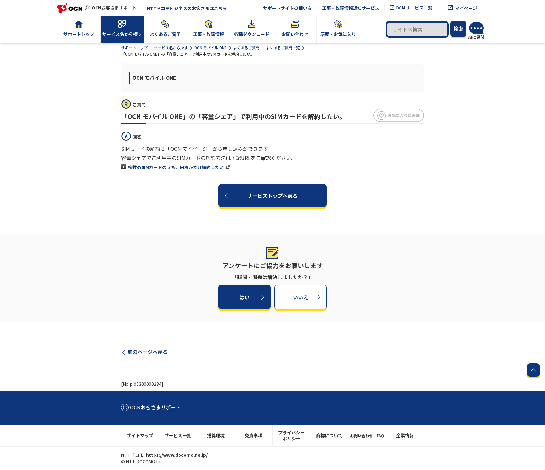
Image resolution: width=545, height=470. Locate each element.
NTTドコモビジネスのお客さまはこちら (187, 8)
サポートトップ (134, 47)
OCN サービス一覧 (414, 7)
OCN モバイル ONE (210, 47)
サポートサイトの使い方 (287, 8)
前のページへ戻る (147, 351)
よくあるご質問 (246, 47)
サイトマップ (140, 435)
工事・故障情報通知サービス (350, 8)
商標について (329, 435)
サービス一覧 (178, 435)
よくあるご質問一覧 (283, 47)
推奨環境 (216, 435)
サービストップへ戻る (272, 195)
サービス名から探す (171, 47)
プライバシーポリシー (291, 435)
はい (244, 297)
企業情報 (405, 435)
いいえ (300, 297)
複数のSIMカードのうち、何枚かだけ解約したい (176, 167)
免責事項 (253, 435)
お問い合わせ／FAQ (367, 435)
